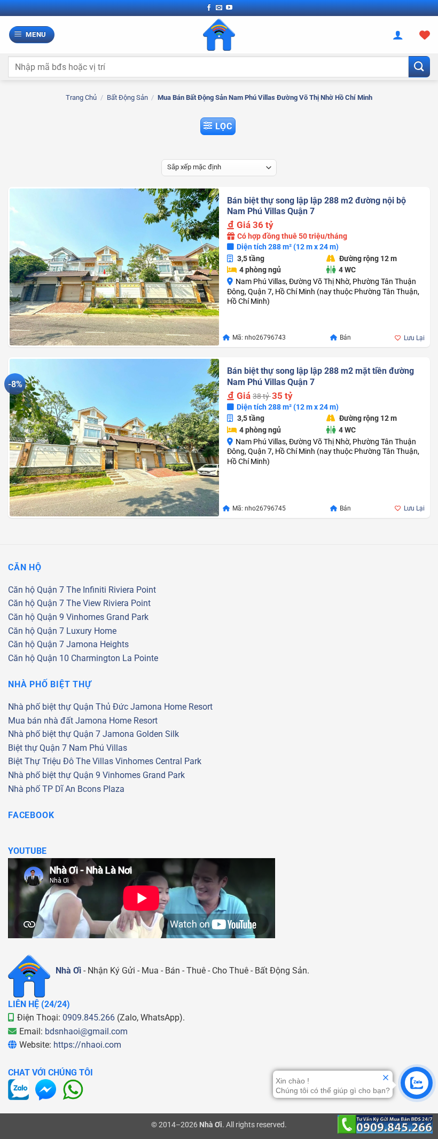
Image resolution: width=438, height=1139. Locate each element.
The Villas (94, 761)
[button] (32, 35)
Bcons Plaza (100, 789)
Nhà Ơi (68, 970)
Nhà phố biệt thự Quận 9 (54, 775)
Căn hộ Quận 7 (36, 590)
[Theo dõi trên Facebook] (209, 8)
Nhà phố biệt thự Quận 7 (54, 734)
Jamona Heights (97, 644)
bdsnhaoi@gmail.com (86, 1031)
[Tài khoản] (398, 34)
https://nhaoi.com (87, 1045)
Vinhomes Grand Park (107, 617)
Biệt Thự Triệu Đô (41, 761)
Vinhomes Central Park (158, 761)
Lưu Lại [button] (414, 338)
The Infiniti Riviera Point (111, 590)
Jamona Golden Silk (141, 734)
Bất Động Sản (127, 97)
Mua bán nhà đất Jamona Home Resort (83, 721)
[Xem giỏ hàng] (424, 34)
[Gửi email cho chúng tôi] (219, 8)
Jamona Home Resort (171, 707)
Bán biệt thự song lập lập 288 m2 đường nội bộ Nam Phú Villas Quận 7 (316, 206)
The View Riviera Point (108, 603)
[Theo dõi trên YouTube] (229, 8)
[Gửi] (419, 66)
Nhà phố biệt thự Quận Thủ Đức (68, 707)
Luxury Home (91, 631)
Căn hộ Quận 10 (38, 658)
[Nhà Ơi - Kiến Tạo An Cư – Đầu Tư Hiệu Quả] (219, 34)
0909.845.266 (88, 1017)
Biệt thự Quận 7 (37, 748)
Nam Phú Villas (98, 748)
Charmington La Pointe (114, 658)
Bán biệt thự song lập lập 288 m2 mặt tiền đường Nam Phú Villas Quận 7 (320, 376)
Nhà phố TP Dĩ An (41, 789)
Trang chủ (81, 97)
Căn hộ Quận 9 (36, 617)
